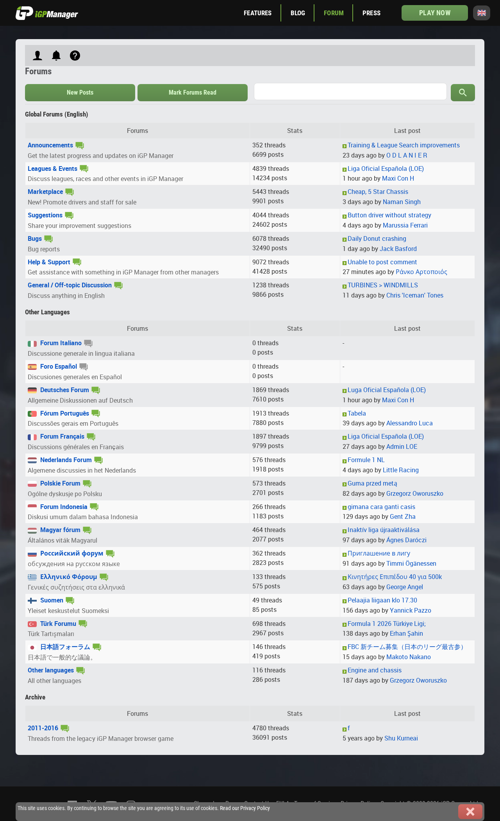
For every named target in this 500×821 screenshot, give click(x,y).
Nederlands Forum (65, 459)
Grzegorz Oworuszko (414, 493)
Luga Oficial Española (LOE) (387, 389)
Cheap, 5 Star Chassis (378, 191)
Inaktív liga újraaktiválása (384, 529)
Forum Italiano (60, 343)
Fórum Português (64, 413)
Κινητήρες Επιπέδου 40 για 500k (395, 576)
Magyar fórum (59, 529)
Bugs (35, 238)
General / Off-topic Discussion (70, 285)
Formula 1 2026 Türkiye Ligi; (387, 623)
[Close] (470, 811)
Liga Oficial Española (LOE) (386, 168)
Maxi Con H (398, 178)
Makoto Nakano (408, 656)
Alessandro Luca (409, 423)
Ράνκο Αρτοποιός (421, 271)
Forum (334, 13)
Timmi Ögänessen (411, 563)
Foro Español (58, 366)
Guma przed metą (372, 483)
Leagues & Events (52, 168)
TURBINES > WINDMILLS (383, 285)
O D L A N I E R (406, 155)
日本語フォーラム (64, 646)
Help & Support (49, 262)
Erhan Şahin (406, 633)
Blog (298, 13)
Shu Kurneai (401, 738)
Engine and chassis (375, 670)
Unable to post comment (382, 262)
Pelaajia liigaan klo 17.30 (382, 600)
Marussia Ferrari (405, 225)
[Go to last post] (344, 146)
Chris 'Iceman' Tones (414, 295)
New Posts (80, 92)
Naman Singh (402, 201)
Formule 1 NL (366, 459)
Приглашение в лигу (379, 553)
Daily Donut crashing (377, 238)
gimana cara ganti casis (381, 506)
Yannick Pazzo (410, 610)
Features (257, 13)
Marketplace (45, 191)
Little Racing (401, 470)
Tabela (357, 413)
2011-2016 (43, 728)
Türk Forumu (57, 623)
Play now (434, 13)
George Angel (404, 587)
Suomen (51, 600)
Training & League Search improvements (404, 145)
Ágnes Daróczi (406, 540)
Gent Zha (403, 516)
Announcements (50, 145)
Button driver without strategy (389, 215)
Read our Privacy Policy (245, 808)
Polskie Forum (59, 483)
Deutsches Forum (64, 389)
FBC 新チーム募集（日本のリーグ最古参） (407, 646)
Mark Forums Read (192, 92)
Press (371, 13)
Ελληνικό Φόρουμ (68, 576)
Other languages (51, 670)
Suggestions (45, 215)
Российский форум (71, 553)
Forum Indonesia (63, 506)
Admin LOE (401, 446)
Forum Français (61, 436)
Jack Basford (398, 248)
